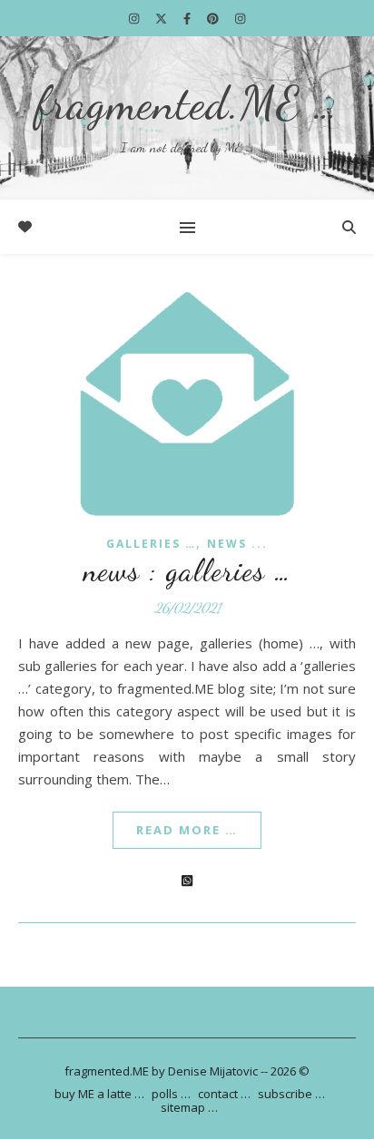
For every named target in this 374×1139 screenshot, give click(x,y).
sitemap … (189, 1107)
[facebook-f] (188, 18)
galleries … (151, 543)
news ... (237, 543)
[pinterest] (214, 18)
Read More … (187, 830)
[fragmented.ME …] (187, 118)
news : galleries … (187, 571)
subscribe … (291, 1093)
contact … (224, 1093)
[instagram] (135, 18)
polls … (171, 1093)
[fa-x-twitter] (162, 18)
